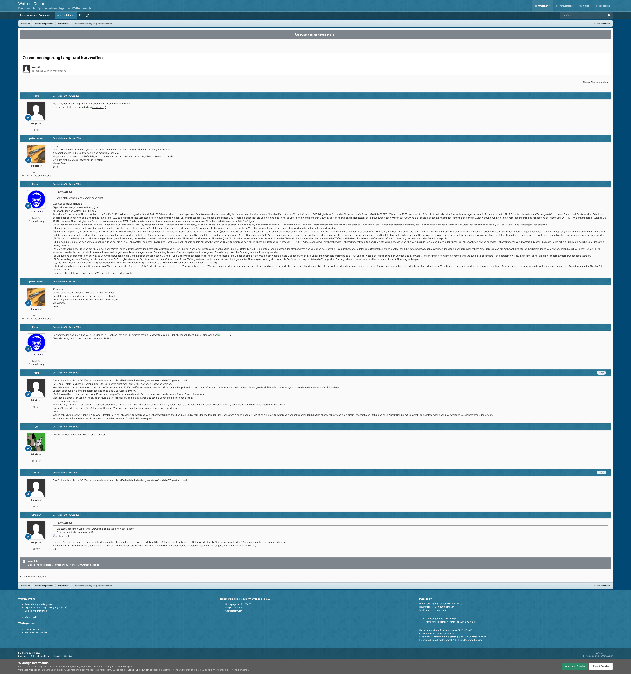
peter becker (36, 138)
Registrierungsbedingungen (39, 604)
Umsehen (543, 5)
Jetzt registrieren (66, 15)
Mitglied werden (233, 607)
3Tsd (37, 172)
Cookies (68, 656)
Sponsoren (604, 5)
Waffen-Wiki (31, 617)
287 (37, 549)
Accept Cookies (576, 666)
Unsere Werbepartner (36, 629)
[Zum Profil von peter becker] (36, 154)
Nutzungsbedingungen (75, 666)
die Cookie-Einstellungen (136, 669)
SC (36, 426)
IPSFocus (36, 653)
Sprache (22, 656)
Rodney (36, 184)
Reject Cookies (601, 666)
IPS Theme (23, 653)
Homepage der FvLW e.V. (238, 604)
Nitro (39, 67)
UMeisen (36, 514)
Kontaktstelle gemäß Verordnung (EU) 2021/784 (450, 621)
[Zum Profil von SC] (36, 442)
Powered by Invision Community (598, 656)
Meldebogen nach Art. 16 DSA (441, 618)
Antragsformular (233, 610)
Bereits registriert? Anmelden (36, 15)
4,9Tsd (37, 218)
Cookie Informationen (36, 610)
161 (37, 130)
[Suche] (609, 15)
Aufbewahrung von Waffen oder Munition (83, 434)
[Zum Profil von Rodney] (36, 199)
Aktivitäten (565, 5)
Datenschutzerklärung (41, 656)
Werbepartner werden (36, 632)
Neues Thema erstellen (595, 82)
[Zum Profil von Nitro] (26, 69)
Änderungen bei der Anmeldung (313, 34)
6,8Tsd (37, 461)
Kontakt (57, 656)
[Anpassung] (80, 15)
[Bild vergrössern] (98, 107)
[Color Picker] (87, 15)
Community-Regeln (122, 666)
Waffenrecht (59, 70)
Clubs (586, 5)
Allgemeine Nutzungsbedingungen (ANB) (46, 607)
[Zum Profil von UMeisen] (36, 530)
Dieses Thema (594, 15)
